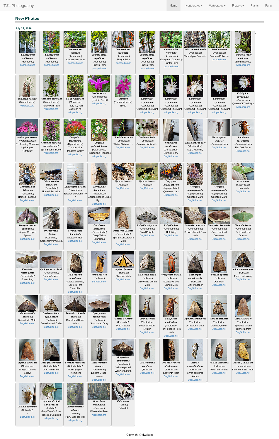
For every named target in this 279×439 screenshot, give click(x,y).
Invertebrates (192, 5)
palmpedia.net (27, 65)
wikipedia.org (243, 65)
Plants (255, 5)
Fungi (268, 5)
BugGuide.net (123, 147)
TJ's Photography (18, 5)
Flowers (237, 5)
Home (173, 5)
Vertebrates (216, 5)
